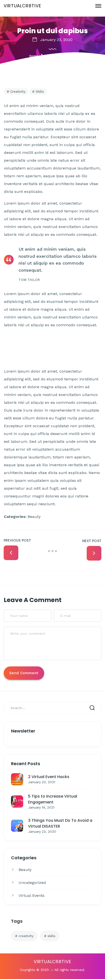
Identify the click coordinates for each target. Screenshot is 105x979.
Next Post (91, 540)
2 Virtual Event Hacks (48, 777)
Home (33, 56)
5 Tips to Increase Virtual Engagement (52, 799)
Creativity (26, 936)
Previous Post (17, 540)
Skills (51, 936)
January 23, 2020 (56, 39)
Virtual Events (31, 895)
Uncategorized (32, 882)
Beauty (25, 869)
